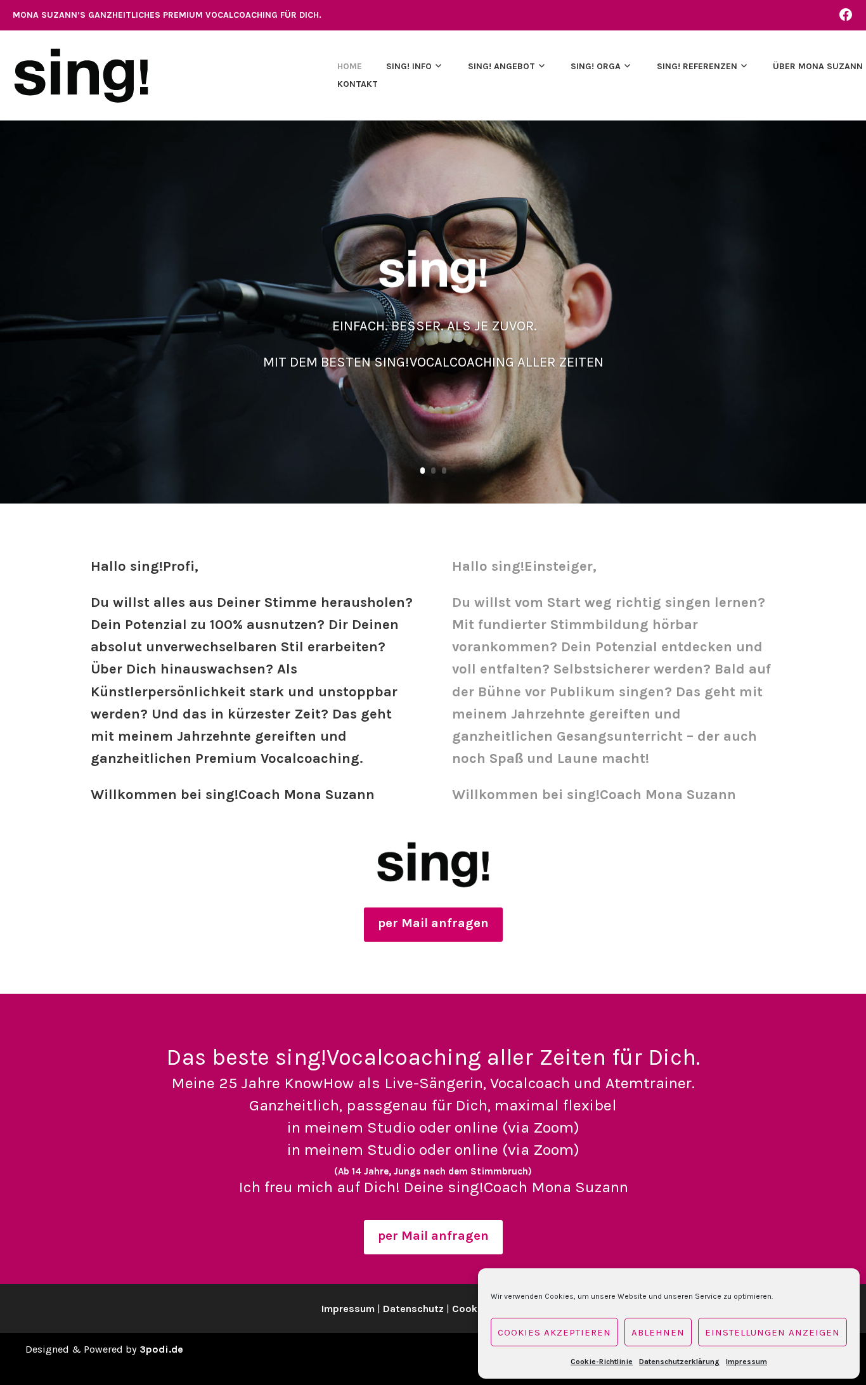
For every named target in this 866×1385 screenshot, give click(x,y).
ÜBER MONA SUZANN (818, 66)
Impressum (746, 1361)
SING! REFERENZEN (697, 66)
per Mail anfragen (433, 923)
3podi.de (161, 1349)
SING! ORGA (596, 66)
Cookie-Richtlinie (602, 1361)
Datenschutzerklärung (679, 1361)
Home (349, 66)
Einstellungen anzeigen (772, 1332)
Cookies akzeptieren (554, 1332)
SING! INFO (409, 66)
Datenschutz (413, 1309)
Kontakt (357, 84)
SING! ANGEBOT (501, 66)
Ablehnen (658, 1332)
